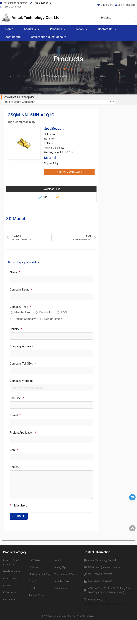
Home (9, 29)
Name (15, 272)
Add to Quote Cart (69, 172)
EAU (14, 450)
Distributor (45, 312)
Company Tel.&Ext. (23, 363)
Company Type (20, 306)
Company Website (23, 380)
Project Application (23, 432)
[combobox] (58, 101)
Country (16, 329)
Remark (14, 467)
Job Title (17, 398)
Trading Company (25, 319)
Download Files (51, 189)
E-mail (15, 415)
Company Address (21, 346)
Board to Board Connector (25, 76)
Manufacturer (22, 312)
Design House (53, 319)
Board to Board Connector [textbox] (57, 102)
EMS (64, 312)
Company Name (21, 289)
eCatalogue (13, 37)
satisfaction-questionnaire (48, 37)
